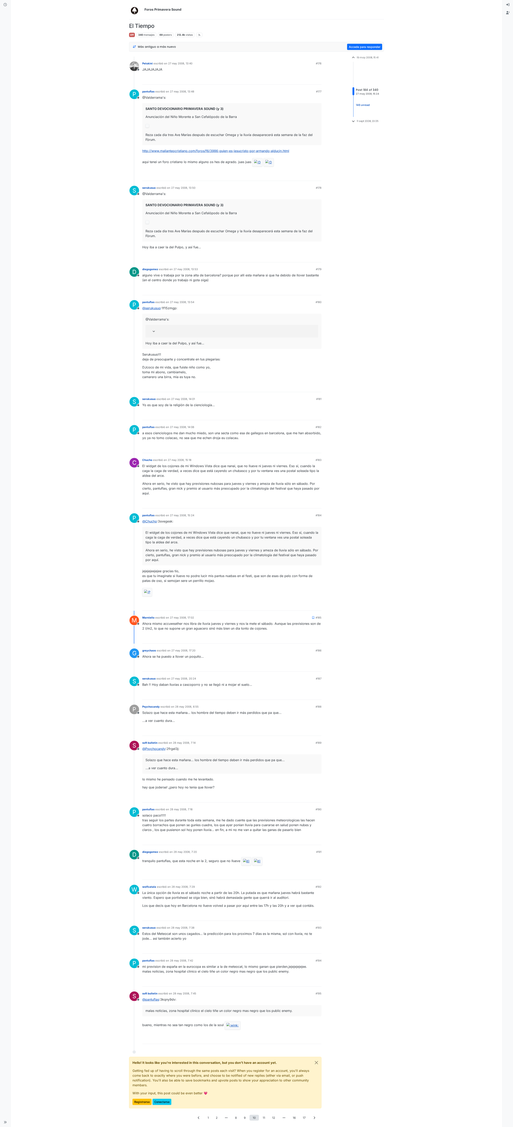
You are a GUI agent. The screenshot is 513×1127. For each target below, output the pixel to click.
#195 (318, 993)
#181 (318, 399)
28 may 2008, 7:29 (183, 886)
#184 (318, 515)
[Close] (316, 1062)
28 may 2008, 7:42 (181, 960)
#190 (318, 809)
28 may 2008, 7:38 (182, 927)
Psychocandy (151, 706)
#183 (318, 460)
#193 (318, 927)
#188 (318, 706)
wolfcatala (149, 886)
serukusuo (149, 187)
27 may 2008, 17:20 (183, 650)
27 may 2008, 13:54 (182, 302)
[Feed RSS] (199, 35)
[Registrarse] (507, 13)
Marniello (148, 617)
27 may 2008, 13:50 (183, 187)
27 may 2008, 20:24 (183, 678)
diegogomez (150, 269)
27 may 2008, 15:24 (182, 515)
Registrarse (142, 1102)
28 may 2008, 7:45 (184, 993)
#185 (318, 617)
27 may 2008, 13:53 (186, 269)
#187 (318, 678)
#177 (318, 91)
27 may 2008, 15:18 (179, 460)
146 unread (363, 105)
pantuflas (148, 91)
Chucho (147, 460)
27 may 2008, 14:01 (183, 399)
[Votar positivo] (296, 80)
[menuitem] (507, 5)
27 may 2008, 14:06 (182, 427)
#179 (318, 269)
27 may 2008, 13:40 (180, 63)
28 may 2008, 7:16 (181, 809)
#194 (318, 960)
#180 (318, 302)
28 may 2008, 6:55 (187, 706)
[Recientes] (5, 5)
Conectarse (162, 1102)
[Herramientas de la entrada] (318, 80)
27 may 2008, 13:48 (182, 91)
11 (264, 1117)
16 (294, 1117)
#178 (318, 187)
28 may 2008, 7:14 (184, 742)
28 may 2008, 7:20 (185, 851)
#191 (318, 851)
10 (254, 1117)
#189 (318, 742)
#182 (318, 427)
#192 (318, 886)
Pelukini (147, 63)
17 (304, 1117)
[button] (5, 1122)
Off (132, 34)
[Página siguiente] (314, 1118)
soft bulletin (150, 742)
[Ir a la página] (226, 1118)
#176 (318, 63)
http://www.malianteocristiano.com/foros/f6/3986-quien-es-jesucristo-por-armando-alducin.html (215, 151)
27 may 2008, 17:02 (182, 617)
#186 (318, 650)
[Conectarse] (507, 5)
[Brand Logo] (136, 9)
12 (273, 1117)
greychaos (149, 650)
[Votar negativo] (310, 80)
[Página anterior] (199, 1118)
